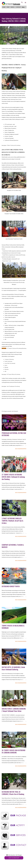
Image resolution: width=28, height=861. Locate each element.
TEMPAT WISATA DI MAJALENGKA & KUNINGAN (13, 626)
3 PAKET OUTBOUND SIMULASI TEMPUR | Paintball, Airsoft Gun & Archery (12, 520)
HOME (3, 7)
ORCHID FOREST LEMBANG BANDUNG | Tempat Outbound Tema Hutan (14, 709)
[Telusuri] (22, 2)
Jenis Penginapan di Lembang (13, 386)
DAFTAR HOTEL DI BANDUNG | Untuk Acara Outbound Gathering (13, 668)
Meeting (6, 369)
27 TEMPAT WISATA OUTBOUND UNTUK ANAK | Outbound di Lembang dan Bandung (13, 476)
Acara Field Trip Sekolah (10, 363)
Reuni (6, 365)
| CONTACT (18, 7)
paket (5, 398)
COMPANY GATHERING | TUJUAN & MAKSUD (13, 545)
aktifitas (11, 398)
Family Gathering (8, 361)
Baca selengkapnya (20, 448)
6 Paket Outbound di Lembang (13, 145)
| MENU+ (13, 7)
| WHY (8, 7)
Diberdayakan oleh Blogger (15, 855)
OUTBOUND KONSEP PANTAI (11, 586)
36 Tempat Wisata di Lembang (13, 374)
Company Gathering (9, 359)
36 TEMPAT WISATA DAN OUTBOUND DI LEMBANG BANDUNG (13, 751)
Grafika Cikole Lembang (7, 91)
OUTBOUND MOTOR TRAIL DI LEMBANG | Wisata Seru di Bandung (13, 792)
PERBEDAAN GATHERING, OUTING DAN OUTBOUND (14, 434)
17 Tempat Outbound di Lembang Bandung (16, 348)
